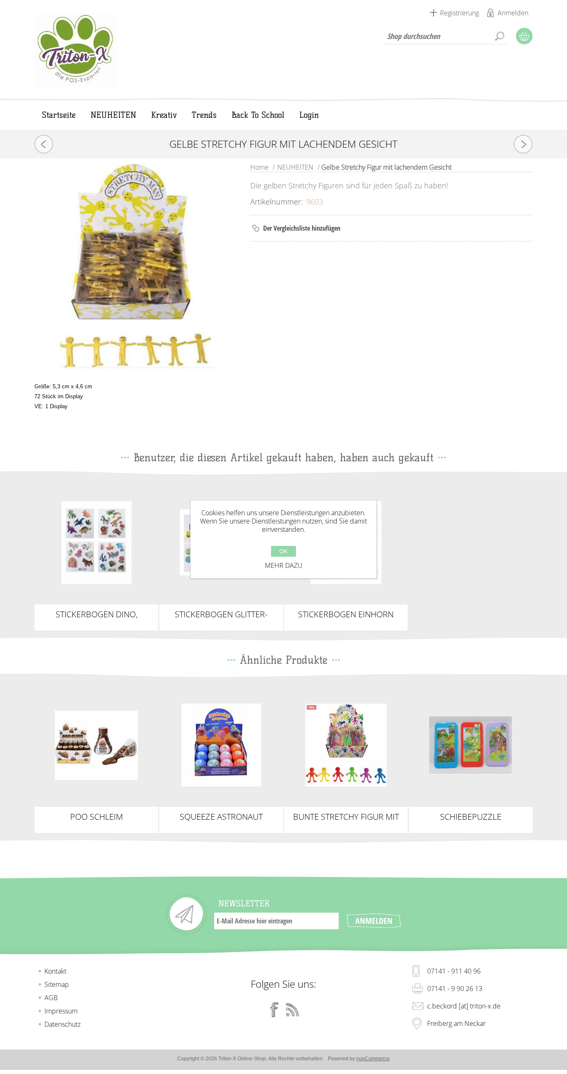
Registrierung (459, 12)
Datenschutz (62, 1024)
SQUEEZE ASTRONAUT (221, 817)
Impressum (61, 1011)
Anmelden (513, 12)
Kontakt (55, 971)
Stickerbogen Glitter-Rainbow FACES (221, 614)
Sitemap (56, 984)
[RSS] (292, 1009)
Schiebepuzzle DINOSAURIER (470, 817)
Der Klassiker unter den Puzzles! (471, 742)
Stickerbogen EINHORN (345, 614)
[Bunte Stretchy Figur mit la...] (43, 144)
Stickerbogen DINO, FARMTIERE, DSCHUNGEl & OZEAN (96, 614)
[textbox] (445, 36)
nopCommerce (373, 1059)
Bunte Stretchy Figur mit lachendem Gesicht (346, 817)
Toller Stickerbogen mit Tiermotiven (96, 539)
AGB (51, 997)
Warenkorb (524, 36)
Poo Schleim (96, 817)
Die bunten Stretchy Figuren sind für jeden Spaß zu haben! (346, 745)
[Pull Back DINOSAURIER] (523, 144)
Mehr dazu (284, 565)
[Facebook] (274, 1009)
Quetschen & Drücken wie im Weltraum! (221, 745)
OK (283, 551)
